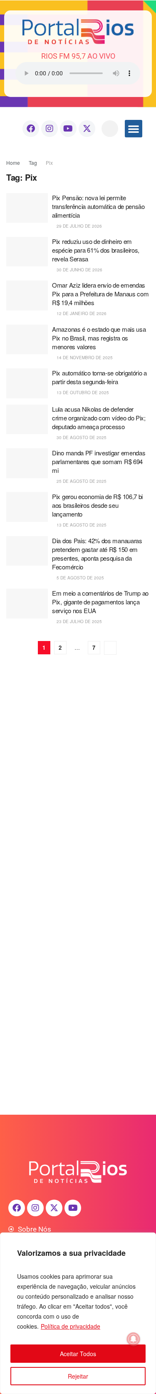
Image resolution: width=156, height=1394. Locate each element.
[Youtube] (68, 128)
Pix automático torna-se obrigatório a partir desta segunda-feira (99, 377)
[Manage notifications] (133, 1339)
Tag (33, 162)
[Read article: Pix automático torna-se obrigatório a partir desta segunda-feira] (27, 383)
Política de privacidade (70, 1326)
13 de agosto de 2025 (80, 525)
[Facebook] (30, 128)
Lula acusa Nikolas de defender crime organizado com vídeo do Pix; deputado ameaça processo (99, 418)
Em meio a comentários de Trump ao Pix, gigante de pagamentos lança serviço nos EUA (100, 602)
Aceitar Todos (78, 1353)
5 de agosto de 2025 (79, 578)
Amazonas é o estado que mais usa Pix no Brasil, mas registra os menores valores (99, 338)
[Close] (147, 1240)
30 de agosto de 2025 (80, 437)
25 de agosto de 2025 (80, 481)
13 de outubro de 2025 (82, 392)
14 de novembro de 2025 (84, 357)
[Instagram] (49, 128)
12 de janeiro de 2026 (80, 313)
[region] (78, 1313)
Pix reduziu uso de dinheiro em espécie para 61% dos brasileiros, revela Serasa (95, 250)
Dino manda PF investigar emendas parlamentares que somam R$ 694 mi (98, 461)
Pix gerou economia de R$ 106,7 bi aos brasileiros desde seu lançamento (97, 505)
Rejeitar (78, 1376)
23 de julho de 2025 (78, 621)
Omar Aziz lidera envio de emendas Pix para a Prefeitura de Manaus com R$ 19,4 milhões (100, 294)
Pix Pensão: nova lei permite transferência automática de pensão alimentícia (98, 206)
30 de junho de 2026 (78, 270)
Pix (49, 162)
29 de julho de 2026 (78, 226)
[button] (110, 128)
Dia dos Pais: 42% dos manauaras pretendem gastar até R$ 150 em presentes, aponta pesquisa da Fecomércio (97, 553)
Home (13, 162)
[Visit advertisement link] (78, 743)
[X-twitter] (87, 128)
